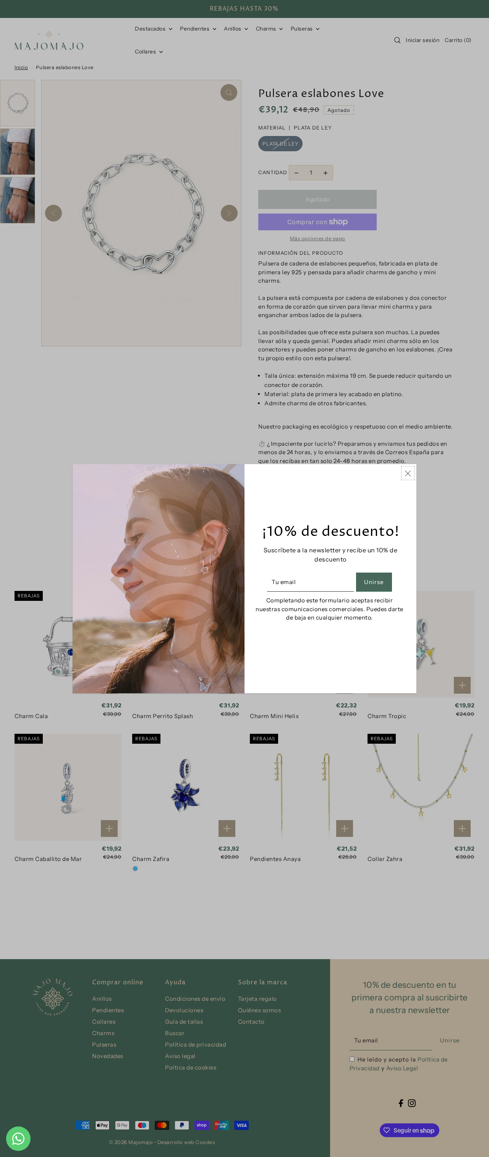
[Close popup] (408, 473)
